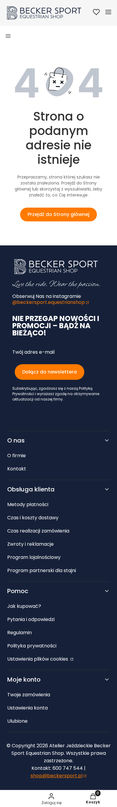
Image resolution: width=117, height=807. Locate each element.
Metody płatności (27, 504)
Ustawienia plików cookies (38, 659)
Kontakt (16, 468)
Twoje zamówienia (28, 694)
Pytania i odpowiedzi (31, 619)
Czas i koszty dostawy (32, 517)
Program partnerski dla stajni (41, 570)
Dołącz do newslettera (49, 371)
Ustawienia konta (27, 707)
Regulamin (19, 632)
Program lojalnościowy (34, 557)
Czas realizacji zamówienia (38, 530)
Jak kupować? (24, 606)
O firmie (16, 455)
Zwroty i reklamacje (30, 544)
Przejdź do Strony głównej (58, 214)
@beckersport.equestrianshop (48, 302)
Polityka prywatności (31, 645)
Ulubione (17, 721)
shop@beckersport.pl (56, 775)
